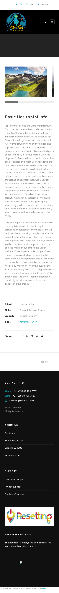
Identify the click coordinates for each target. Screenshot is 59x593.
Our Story (10, 433)
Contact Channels (14, 494)
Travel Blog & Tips (14, 440)
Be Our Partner (12, 455)
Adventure (25, 321)
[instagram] (21, 4)
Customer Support (15, 479)
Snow (34, 321)
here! (44, 588)
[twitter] (16, 4)
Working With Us (13, 447)
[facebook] (11, 4)
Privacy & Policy (13, 486)
